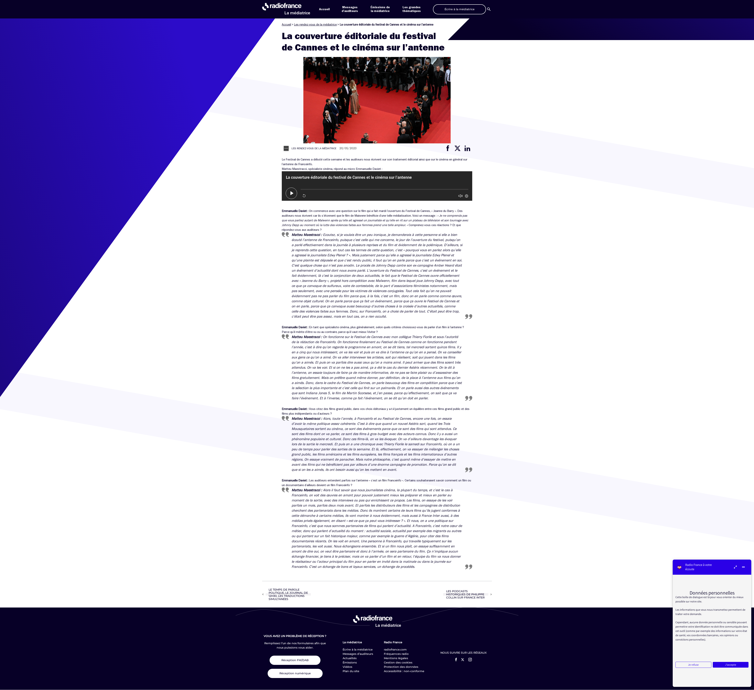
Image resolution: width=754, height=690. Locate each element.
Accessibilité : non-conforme (404, 671)
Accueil (324, 9)
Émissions (350, 662)
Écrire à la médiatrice (358, 649)
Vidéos (347, 667)
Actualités (350, 658)
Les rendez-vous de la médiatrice (315, 24)
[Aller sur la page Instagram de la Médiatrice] (470, 659)
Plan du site (351, 671)
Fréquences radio (396, 654)
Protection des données (401, 667)
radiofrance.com (395, 649)
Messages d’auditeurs (358, 654)
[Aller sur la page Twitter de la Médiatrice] (462, 659)
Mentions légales (396, 658)
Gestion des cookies (398, 662)
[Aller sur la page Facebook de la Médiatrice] (456, 659)
